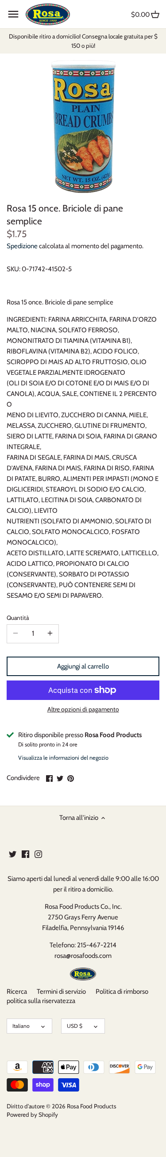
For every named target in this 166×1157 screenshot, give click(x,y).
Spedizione (22, 246)
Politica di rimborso (122, 992)
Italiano (21, 1025)
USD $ (74, 1025)
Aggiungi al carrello (83, 666)
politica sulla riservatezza (41, 1001)
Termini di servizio (61, 992)
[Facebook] (25, 853)
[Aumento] (50, 633)
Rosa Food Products (91, 1106)
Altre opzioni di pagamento (83, 709)
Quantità (18, 617)
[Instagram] (38, 853)
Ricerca (17, 992)
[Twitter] (12, 853)
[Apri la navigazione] (13, 14)
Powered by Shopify (32, 1114)
